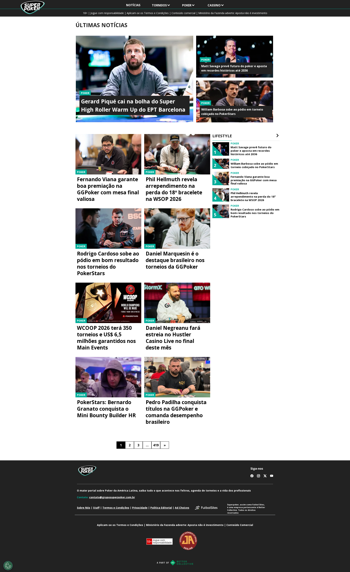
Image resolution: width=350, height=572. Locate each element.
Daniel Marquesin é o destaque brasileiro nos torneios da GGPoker (175, 260)
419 (156, 445)
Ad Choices (182, 507)
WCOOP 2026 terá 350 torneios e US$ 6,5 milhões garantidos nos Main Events (106, 337)
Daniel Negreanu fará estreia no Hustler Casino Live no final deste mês (173, 337)
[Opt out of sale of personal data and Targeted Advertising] (8, 565)
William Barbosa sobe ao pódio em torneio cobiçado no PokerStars (254, 165)
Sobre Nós (83, 507)
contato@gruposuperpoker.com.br (112, 497)
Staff (96, 507)
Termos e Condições (115, 507)
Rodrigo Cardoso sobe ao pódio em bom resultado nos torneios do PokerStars (108, 263)
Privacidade (139, 507)
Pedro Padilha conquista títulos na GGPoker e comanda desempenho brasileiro (176, 412)
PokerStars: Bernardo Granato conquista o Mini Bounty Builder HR (106, 409)
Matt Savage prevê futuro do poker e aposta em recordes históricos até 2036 (251, 151)
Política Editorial (161, 507)
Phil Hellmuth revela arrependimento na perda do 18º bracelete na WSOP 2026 (174, 189)
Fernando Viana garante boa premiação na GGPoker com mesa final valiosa (108, 189)
